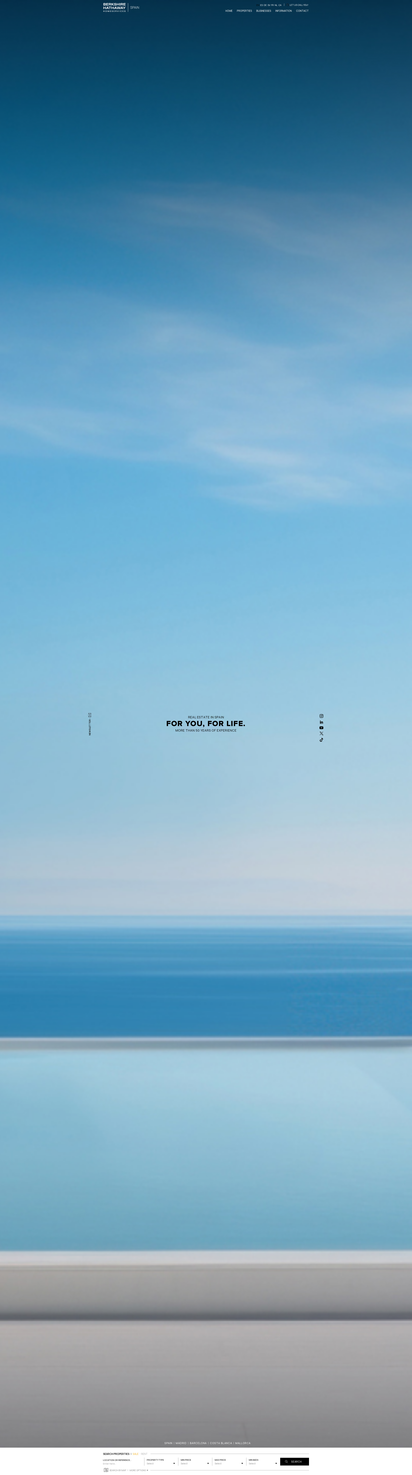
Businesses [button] (263, 11)
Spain (168, 1443)
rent (144, 1454)
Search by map (117, 1470)
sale (136, 1454)
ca (279, 5)
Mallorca (243, 1443)
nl (276, 5)
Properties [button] (244, 11)
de (265, 5)
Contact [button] (302, 11)
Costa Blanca (221, 1443)
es (261, 5)
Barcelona (198, 1443)
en (257, 5)
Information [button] (284, 11)
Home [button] (229, 11)
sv (269, 5)
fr (272, 5)
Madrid (181, 1443)
